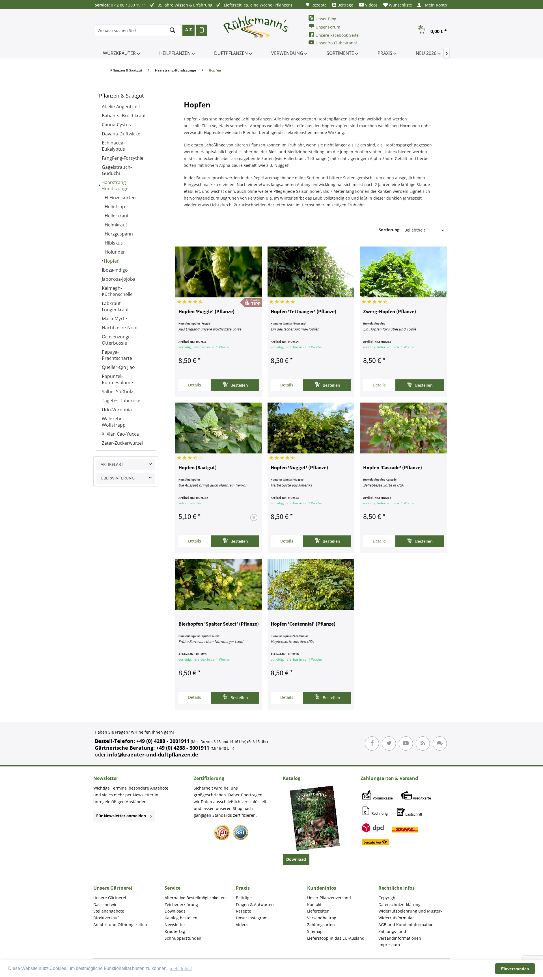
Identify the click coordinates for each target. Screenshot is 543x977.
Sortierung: (389, 229)
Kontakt (314, 904)
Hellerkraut (117, 216)
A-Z (188, 29)
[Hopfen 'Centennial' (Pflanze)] (311, 584)
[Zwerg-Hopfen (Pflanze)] (403, 272)
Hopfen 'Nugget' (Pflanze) (299, 468)
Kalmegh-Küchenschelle (117, 291)
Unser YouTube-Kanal (336, 43)
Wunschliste (400, 5)
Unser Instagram (252, 917)
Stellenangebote (108, 911)
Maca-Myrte (114, 318)
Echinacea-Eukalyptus (113, 146)
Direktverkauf (106, 917)
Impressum (389, 944)
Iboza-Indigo (115, 270)
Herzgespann (119, 234)
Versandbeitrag (321, 917)
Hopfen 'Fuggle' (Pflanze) (206, 312)
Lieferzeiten (318, 911)
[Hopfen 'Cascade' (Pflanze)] (403, 428)
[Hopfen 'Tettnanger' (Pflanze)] (311, 272)
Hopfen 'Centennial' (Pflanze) (303, 624)
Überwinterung (118, 478)
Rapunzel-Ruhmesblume (117, 379)
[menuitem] (315, 4)
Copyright (387, 897)
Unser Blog (326, 18)
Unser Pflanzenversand (329, 897)
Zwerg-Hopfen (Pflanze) (389, 312)
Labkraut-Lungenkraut (115, 306)
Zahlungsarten (321, 924)
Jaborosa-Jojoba (118, 279)
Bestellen (238, 385)
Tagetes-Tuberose (121, 400)
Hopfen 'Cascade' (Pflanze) (392, 468)
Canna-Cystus (116, 125)
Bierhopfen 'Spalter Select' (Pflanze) (218, 624)
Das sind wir (105, 904)
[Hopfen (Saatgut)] (218, 428)
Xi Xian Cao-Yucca (120, 434)
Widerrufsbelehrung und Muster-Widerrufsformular (410, 914)
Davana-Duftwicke (121, 134)
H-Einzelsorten (120, 197)
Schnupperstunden (183, 938)
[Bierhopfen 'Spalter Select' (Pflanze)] (218, 584)
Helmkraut (116, 225)
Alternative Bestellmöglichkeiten (195, 897)
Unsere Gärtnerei (109, 897)
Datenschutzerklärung (399, 904)
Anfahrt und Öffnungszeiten (120, 924)
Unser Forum (328, 27)
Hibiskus (114, 243)
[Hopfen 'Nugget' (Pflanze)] (311, 428)
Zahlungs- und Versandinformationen (399, 935)
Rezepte (318, 5)
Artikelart (112, 464)
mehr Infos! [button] (181, 968)
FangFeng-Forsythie (122, 158)
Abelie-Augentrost (121, 106)
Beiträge (344, 5)
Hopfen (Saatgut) (197, 468)
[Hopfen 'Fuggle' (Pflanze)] (218, 272)
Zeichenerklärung (181, 904)
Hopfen (112, 261)
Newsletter (175, 924)
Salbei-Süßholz (117, 391)
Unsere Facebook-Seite (337, 35)
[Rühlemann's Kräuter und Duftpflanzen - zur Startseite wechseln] (256, 30)
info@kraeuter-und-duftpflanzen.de (152, 754)
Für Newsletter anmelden (121, 815)
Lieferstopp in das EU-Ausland (336, 938)
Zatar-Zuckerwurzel (122, 443)
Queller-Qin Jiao (118, 367)
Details (194, 385)
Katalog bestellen (181, 917)
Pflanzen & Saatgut (121, 95)
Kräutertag (175, 931)
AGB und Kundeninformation (406, 924)
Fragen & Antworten (255, 904)
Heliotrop (115, 207)
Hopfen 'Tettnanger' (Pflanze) (303, 312)
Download (296, 859)
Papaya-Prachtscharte (117, 355)
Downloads (175, 911)
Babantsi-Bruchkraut (124, 116)
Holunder (115, 252)
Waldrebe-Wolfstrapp (114, 422)
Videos (371, 5)
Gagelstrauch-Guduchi (117, 170)
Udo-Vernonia (117, 410)
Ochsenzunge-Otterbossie (117, 340)
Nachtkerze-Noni (119, 328)
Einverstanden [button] (515, 969)
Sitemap (315, 931)
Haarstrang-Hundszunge (115, 185)
